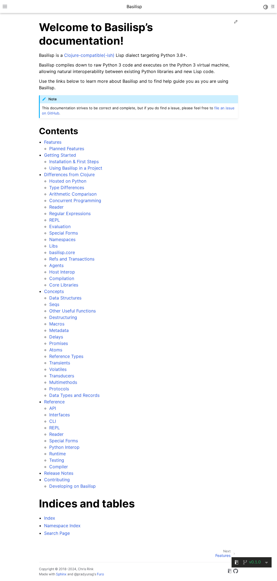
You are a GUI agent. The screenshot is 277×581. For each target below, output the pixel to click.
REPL (54, 220)
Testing (56, 460)
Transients (59, 362)
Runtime (57, 453)
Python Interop (64, 447)
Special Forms (63, 233)
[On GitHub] (235, 572)
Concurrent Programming (75, 200)
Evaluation (60, 226)
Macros (56, 323)
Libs (53, 246)
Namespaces (62, 239)
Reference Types (66, 356)
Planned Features (66, 148)
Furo (100, 574)
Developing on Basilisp (72, 486)
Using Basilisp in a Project (75, 168)
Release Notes (58, 473)
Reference (54, 401)
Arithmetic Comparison (73, 194)
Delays (56, 336)
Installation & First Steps (74, 161)
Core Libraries (63, 285)
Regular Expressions (70, 213)
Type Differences (66, 187)
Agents (56, 265)
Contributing (57, 479)
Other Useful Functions (72, 310)
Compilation (61, 278)
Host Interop (62, 272)
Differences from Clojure (69, 174)
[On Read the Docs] (229, 572)
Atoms (55, 349)
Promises (58, 343)
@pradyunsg (84, 574)
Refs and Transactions (71, 259)
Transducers (61, 375)
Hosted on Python (67, 181)
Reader (56, 207)
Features (52, 142)
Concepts (54, 291)
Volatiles (58, 369)
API (52, 408)
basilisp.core (62, 252)
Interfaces (59, 414)
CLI (52, 421)
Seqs (54, 304)
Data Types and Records (74, 395)
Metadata (59, 330)
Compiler (58, 466)
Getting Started (60, 155)
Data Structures (65, 298)
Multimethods (63, 382)
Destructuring (63, 317)
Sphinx (61, 574)
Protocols (59, 388)
